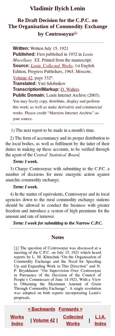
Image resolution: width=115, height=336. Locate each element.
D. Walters (70, 89)
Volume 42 (22, 78)
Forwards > (70, 309)
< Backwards (41, 309)
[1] (75, 32)
